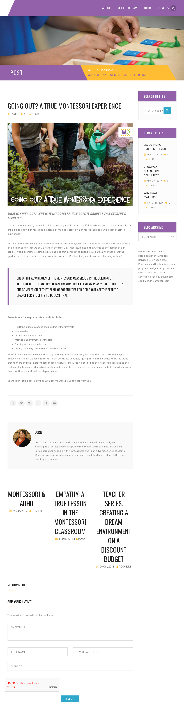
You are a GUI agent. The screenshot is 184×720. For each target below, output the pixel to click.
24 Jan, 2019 (20, 510)
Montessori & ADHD (26, 498)
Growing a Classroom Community (151, 171)
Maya (81, 538)
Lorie (14, 114)
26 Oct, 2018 (107, 566)
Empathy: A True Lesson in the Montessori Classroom (70, 512)
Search (167, 110)
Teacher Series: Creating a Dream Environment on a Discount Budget (113, 526)
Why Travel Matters (151, 195)
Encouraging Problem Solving (155, 147)
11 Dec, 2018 (66, 538)
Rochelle (38, 510)
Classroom (105, 70)
